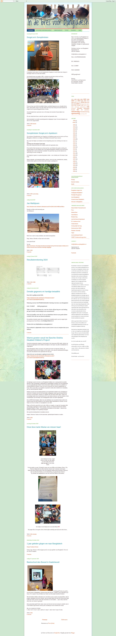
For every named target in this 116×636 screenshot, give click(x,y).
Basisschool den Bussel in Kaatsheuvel (43, 562)
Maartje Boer (74, 212)
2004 (81, 99)
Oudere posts (64, 619)
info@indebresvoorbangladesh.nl (78, 244)
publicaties (87, 109)
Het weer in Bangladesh (76, 201)
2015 (75, 102)
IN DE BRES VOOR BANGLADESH (43, 30)
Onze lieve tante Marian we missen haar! (44, 427)
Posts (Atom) (51, 623)
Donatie (73, 109)
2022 (75, 104)
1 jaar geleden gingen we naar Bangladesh (44, 544)
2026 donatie (33, 123)
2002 (75, 99)
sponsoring (75, 113)
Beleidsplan (73, 108)
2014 (72, 102)
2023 (77, 104)
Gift (81, 109)
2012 (85, 100)
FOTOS (66, 30)
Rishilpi (73, 179)
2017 (80, 102)
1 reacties (29, 283)
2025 (31, 250)
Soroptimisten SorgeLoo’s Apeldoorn (42, 133)
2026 (74, 120)
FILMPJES (73, 30)
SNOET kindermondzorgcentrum (78, 237)
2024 (31, 417)
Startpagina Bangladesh (76, 192)
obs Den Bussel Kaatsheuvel (78, 219)
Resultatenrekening (84, 111)
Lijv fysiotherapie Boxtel (76, 235)
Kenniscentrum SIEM (76, 228)
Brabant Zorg (74, 216)
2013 (88, 100)
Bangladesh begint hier (76, 190)
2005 (84, 99)
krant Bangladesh (75, 197)
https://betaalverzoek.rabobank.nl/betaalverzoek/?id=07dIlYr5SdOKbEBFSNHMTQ (40, 298)
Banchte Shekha (75, 182)
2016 (78, 102)
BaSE (72, 184)
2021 (72, 104)
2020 (88, 102)
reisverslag (75, 111)
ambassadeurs (83, 106)
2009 (74, 157)
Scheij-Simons (74, 223)
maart (74, 122)
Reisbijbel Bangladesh (76, 194)
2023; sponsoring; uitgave (84, 104)
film (78, 109)
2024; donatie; (33, 534)
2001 (72, 99)
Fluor (72, 210)
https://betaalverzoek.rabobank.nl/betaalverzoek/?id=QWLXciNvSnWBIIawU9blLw (45, 206)
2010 (79, 100)
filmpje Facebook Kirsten (32, 546)
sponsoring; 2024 (83, 113)
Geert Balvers (74, 214)
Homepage (44, 619)
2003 (78, 99)
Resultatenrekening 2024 (37, 260)
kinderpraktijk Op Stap (76, 226)
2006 (88, 99)
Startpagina (30, 30)
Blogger (73, 632)
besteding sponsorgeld (83, 108)
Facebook (73, 252)
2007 (72, 100)
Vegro (72, 232)
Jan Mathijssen (33, 203)
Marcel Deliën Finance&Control (78, 207)
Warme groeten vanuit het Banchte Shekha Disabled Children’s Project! (45, 339)
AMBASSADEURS (58, 30)
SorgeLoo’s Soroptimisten (37, 37)
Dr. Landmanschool (75, 221)
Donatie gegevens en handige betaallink (43, 291)
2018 (82, 102)
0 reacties (29, 125)
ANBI (80, 30)
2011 (82, 100)
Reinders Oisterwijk (75, 230)
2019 (85, 102)
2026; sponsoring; (34, 193)
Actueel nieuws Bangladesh (77, 199)
